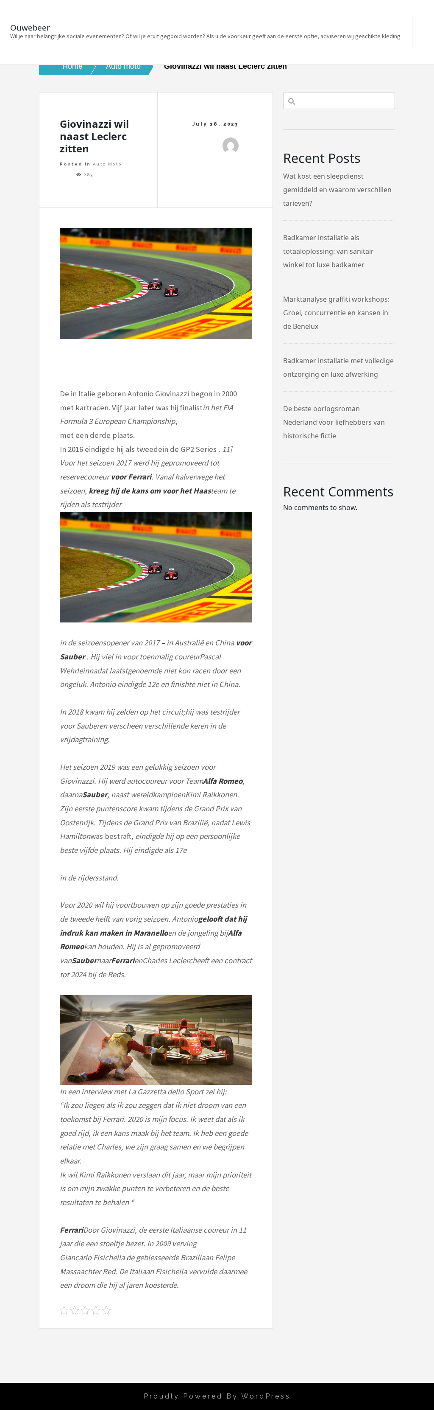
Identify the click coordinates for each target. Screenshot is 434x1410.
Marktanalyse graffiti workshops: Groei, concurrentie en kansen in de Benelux (336, 312)
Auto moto (107, 164)
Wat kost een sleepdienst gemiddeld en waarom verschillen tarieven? (337, 189)
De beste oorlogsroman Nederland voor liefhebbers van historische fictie (334, 422)
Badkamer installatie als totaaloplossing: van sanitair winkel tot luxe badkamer (328, 251)
